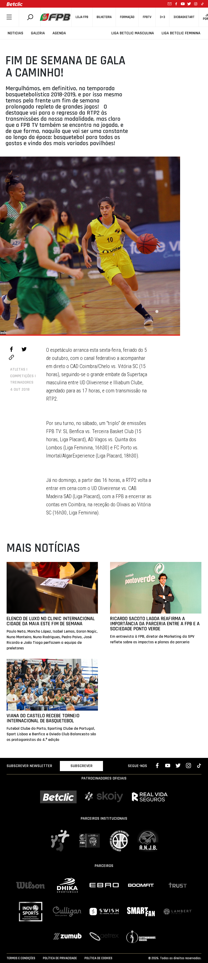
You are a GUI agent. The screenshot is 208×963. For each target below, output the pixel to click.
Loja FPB (82, 17)
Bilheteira (104, 17)
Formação (127, 17)
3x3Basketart (184, 17)
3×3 (162, 17)
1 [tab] (156, 311)
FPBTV (147, 17)
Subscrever (82, 766)
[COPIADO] (11, 358)
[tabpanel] (90, 245)
